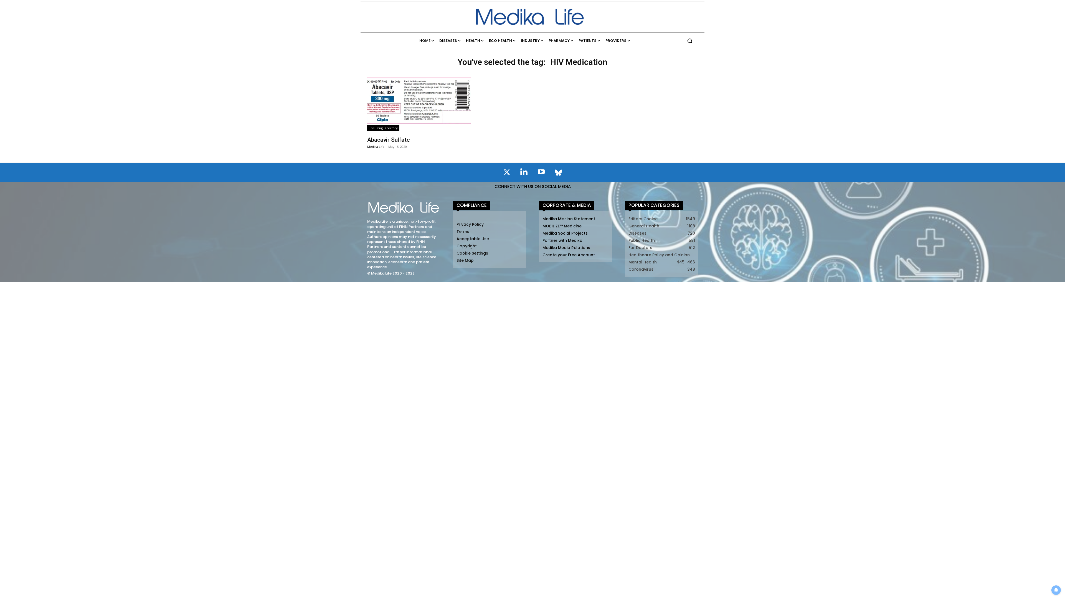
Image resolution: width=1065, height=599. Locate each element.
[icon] (507, 173)
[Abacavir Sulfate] (419, 101)
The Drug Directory (383, 128)
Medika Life (375, 146)
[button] (690, 41)
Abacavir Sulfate (388, 139)
